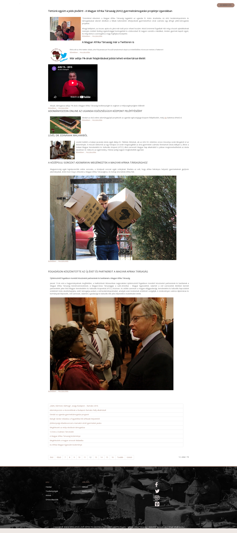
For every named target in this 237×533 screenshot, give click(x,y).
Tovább (120, 457)
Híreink (48, 495)
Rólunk (123, 5)
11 (85, 457)
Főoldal (112, 5)
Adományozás (225, 5)
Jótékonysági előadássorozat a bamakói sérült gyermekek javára (75, 423)
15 (107, 457)
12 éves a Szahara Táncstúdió (62, 432)
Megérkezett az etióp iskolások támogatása (67, 427)
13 (96, 457)
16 (113, 457)
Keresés (177, 5)
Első (51, 457)
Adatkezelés (87, 491)
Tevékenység (134, 5)
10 (79, 457)
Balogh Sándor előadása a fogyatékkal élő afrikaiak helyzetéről (75, 419)
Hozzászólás (97, 36)
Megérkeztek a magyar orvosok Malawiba (66, 440)
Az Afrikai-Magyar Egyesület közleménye (66, 445)
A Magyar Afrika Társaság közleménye (65, 436)
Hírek (157, 5)
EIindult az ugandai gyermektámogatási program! (69, 414)
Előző (59, 457)
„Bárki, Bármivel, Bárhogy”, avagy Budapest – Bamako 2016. (74, 406)
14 (101, 457)
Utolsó (129, 457)
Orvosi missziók (52, 499)
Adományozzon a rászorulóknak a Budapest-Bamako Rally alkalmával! (78, 410)
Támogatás (146, 5)
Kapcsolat (167, 5)
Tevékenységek (52, 491)
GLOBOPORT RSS (190, 5)
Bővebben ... (87, 36)
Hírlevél (85, 487)
